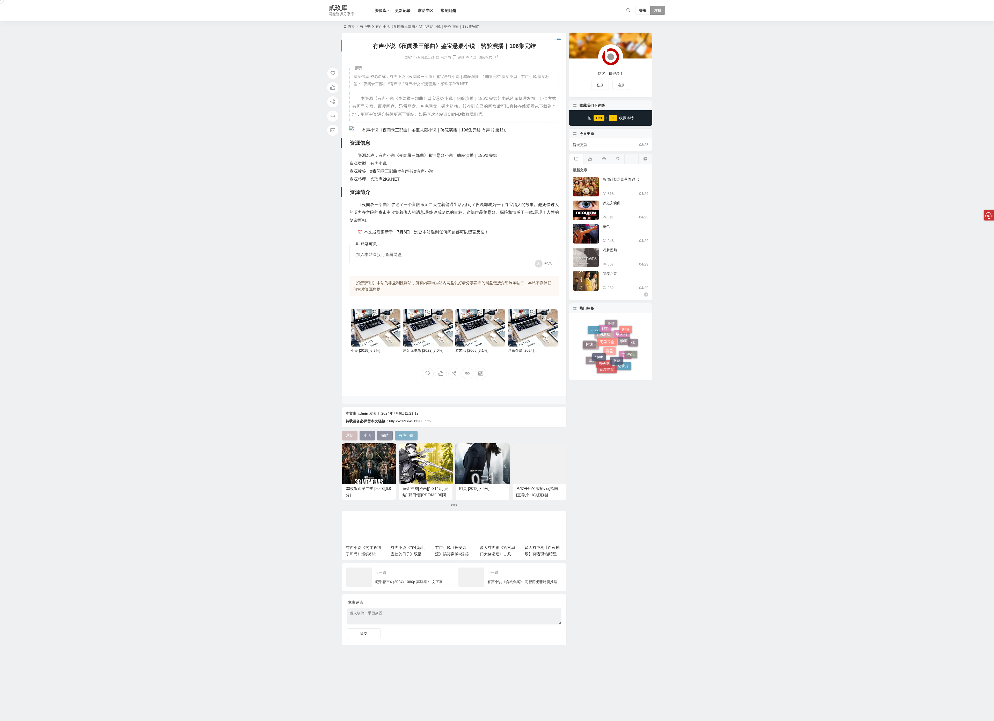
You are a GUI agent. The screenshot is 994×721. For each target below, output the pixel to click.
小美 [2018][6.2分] (365, 350)
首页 (351, 26)
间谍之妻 (610, 273)
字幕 (625, 365)
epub (599, 335)
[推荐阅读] (645, 159)
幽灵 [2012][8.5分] (474, 488)
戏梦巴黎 (610, 250)
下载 (616, 336)
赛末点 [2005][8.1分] (471, 350)
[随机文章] (631, 159)
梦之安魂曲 (612, 203)
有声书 (365, 26)
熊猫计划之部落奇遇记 (621, 179)
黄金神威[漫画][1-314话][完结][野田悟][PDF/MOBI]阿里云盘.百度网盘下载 (425, 495)
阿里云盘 (607, 324)
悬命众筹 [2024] (521, 350)
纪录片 (623, 357)
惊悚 (589, 337)
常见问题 (448, 10)
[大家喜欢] (590, 159)
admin (362, 413)
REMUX (603, 359)
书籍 (631, 342)
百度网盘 (607, 353)
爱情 (611, 341)
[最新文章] (576, 159)
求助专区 (425, 10)
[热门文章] (604, 159)
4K (633, 350)
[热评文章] (617, 159)
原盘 (592, 354)
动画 (623, 327)
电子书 (603, 367)
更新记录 (403, 10)
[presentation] (532, 522)
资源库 (380, 10)
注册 (657, 11)
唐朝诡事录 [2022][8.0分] (423, 350)
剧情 (625, 335)
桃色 (606, 226)
